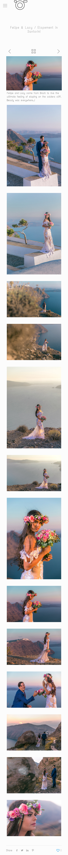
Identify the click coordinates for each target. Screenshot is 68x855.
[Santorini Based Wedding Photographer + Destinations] (20, 4)
